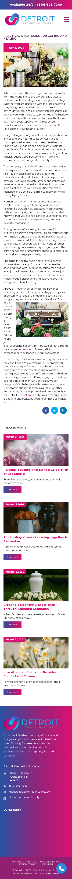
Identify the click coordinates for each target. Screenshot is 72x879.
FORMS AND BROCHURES (50, 862)
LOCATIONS (16, 862)
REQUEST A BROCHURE (28, 864)
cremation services (19, 349)
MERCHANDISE (47, 864)
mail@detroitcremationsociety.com (30, 791)
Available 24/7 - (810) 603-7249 (36, 4)
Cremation (24, 395)
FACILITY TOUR (30, 862)
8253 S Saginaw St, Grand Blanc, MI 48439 (21, 776)
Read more (12, 489)
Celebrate (36, 240)
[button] (66, 19)
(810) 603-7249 (18, 785)
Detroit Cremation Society (46, 870)
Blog (56, 873)
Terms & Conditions (44, 873)
